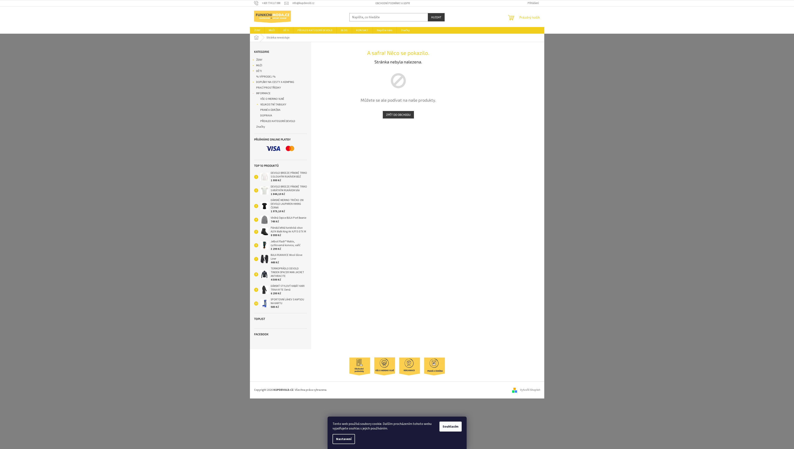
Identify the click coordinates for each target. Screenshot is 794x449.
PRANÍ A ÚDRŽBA (270, 110)
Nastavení (343, 439)
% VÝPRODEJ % (266, 77)
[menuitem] (257, 30)
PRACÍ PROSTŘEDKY (268, 88)
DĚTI (259, 71)
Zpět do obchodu (398, 114)
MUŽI (259, 65)
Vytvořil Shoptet (530, 390)
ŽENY (259, 60)
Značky (260, 127)
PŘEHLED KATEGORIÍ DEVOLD (277, 121)
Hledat (436, 17)
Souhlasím (451, 426)
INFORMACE (263, 93)
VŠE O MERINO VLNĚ (272, 99)
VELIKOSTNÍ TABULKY (273, 104)
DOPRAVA (266, 115)
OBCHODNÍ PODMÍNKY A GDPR (392, 3)
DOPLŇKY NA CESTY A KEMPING (275, 82)
